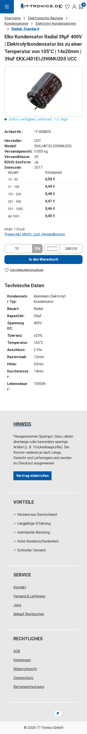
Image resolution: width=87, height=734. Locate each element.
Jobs (17, 605)
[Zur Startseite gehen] (32, 6)
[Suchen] (60, 6)
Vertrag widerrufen (32, 476)
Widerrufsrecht (25, 669)
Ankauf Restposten (28, 614)
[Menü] (7, 6)
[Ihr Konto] (74, 6)
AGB (16, 651)
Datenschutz (23, 678)
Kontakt (19, 587)
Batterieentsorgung (28, 687)
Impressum (22, 660)
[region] (43, 91)
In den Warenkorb (43, 259)
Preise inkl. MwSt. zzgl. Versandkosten (34, 234)
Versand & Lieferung (29, 596)
